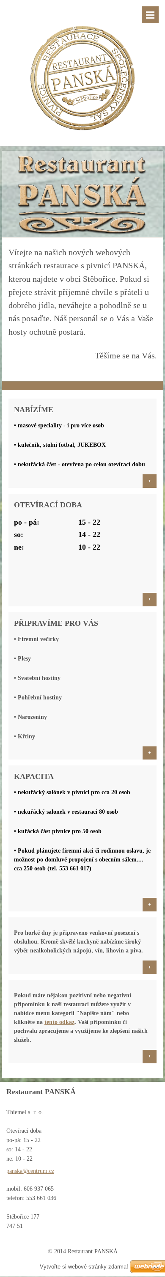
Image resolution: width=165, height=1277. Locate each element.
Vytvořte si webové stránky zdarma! (84, 1266)
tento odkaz (59, 1022)
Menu (150, 14)
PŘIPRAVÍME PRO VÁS (56, 623)
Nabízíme (33, 409)
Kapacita (34, 776)
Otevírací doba (48, 505)
